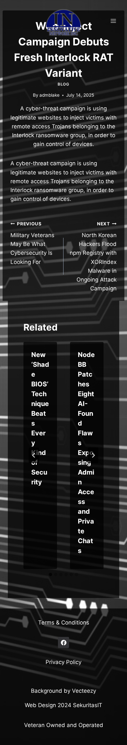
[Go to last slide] (34, 455)
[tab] (50, 574)
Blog (63, 84)
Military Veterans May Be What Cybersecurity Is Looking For (32, 243)
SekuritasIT (87, 705)
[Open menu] (113, 21)
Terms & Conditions (63, 622)
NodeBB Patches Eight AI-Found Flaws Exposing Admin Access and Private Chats (86, 453)
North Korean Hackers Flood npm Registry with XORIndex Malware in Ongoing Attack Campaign (93, 256)
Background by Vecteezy (63, 691)
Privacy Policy (63, 662)
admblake (49, 95)
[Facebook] (63, 642)
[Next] (93, 455)
